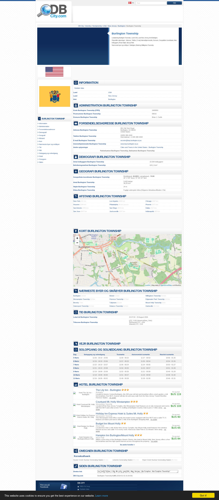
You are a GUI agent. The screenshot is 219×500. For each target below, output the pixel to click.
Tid (40, 147)
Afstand (42, 138)
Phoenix (148, 204)
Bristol (137, 45)
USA (110, 92)
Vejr (127, 43)
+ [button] (77, 238)
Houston (76, 204)
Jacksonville (114, 211)
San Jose (76, 211)
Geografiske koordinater (166, 40)
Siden (41, 162)
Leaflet (147, 285)
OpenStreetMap (166, 285)
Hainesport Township (80, 306)
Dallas (148, 208)
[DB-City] (52, 18)
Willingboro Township (147, 45)
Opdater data (79, 88)
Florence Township (116, 299)
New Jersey (112, 96)
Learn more (101, 495)
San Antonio (77, 208)
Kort (40, 141)
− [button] (77, 243)
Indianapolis (150, 211)
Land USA (134, 38)
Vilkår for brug (85, 486)
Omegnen (42, 159)
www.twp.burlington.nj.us (129, 144)
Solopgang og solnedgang (48, 153)
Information (43, 123)
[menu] (130, 2)
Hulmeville (149, 306)
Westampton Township (81, 299)
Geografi (42, 135)
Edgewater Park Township (155, 299)
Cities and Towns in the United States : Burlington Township (142, 147)
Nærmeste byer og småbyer (49, 144)
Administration (44, 126)
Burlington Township (125, 33)
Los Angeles (114, 201)
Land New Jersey (143, 38)
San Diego (113, 208)
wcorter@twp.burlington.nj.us (131, 140)
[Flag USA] (54, 76)
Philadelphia (114, 204)
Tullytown (113, 303)
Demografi (42, 132)
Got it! (203, 495)
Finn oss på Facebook (45, 486)
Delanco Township (116, 306)
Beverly (76, 303)
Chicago (149, 201)
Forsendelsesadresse (47, 129)
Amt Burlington (153, 38)
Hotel (132, 43)
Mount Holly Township (153, 303)
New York (76, 201)
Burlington (132, 45)
